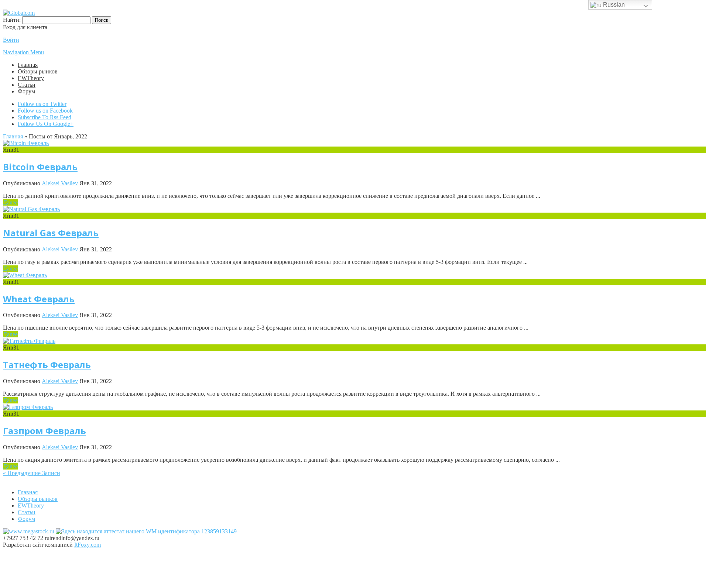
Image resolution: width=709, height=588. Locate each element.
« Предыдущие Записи (31, 473)
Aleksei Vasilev (60, 183)
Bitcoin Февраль (40, 167)
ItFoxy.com (87, 544)
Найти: (12, 20)
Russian (613, 4)
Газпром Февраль (44, 430)
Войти (11, 40)
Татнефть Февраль (47, 364)
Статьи (26, 85)
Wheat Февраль (39, 299)
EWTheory (31, 78)
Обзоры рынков (38, 71)
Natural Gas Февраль (51, 233)
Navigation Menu (23, 52)
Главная (28, 65)
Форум (26, 91)
